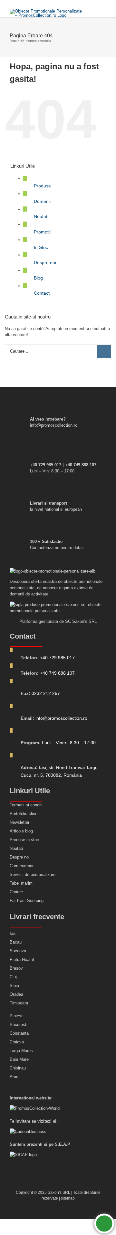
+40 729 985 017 (57, 657)
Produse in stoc (24, 839)
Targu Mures (21, 1050)
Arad (14, 1076)
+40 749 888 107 (57, 673)
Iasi (13, 933)
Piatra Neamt (22, 959)
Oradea (16, 994)
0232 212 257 (46, 693)
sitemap (68, 1198)
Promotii (42, 231)
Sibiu (14, 985)
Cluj (13, 976)
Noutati (41, 216)
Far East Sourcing (27, 900)
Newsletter (19, 822)
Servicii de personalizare (32, 874)
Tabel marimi (22, 883)
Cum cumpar (22, 865)
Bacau (16, 942)
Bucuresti (18, 1024)
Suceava (18, 950)
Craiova (17, 1042)
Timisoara (19, 1003)
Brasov (16, 968)
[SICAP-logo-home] (23, 1154)
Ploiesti (17, 1015)
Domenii (42, 201)
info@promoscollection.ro (61, 718)
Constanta (19, 1033)
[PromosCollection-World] (35, 1108)
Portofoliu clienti (25, 813)
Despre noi (45, 262)
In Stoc (41, 247)
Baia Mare (19, 1059)
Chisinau (18, 1068)
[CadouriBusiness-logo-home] (28, 1131)
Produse (42, 185)
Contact (42, 293)
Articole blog (21, 831)
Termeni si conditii (27, 805)
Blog (38, 277)
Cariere (16, 891)
